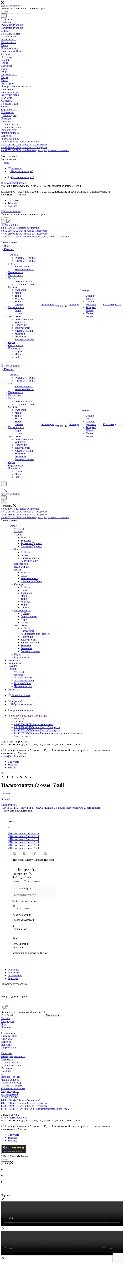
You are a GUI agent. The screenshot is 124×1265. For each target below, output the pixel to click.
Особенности (15, 975)
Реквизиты (7, 1059)
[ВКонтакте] (3, 777)
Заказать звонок (23, 736)
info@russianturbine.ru (15, 183)
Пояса (24, 575)
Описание (13, 969)
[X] (17, 777)
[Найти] (4, 15)
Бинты (24, 555)
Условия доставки (11, 1065)
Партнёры (6, 1038)
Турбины (26, 540)
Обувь (81, 807)
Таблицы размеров (11, 1085)
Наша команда (9, 1036)
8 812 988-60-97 (24, 144)
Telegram (12, 203)
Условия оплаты (10, 1062)
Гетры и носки (29, 616)
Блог (3, 1024)
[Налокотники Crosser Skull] (35, 833)
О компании (8, 1033)
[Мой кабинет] (2, 487)
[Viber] (21, 777)
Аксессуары (27, 631)
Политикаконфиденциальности (13, 1055)
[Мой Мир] (30, 777)
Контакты (6, 1041)
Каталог (18, 531)
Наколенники (26, 807)
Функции (13, 978)
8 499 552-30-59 (35, 150)
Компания (6, 1027)
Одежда (25, 590)
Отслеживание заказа (13, 1088)
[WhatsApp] (26, 777)
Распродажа (7, 1021)
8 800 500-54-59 (10, 138)
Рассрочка (6, 1068)
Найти (5, 1163)
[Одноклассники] (8, 777)
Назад (20, 528)
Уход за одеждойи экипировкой (10, 1093)
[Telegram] (12, 777)
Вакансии (6, 1044)
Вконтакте (13, 200)
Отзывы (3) (14, 972)
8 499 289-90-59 (24, 147)
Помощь (18, 674)
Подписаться (52, 1015)
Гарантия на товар (11, 1082)
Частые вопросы (10, 1079)
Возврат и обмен (10, 1076)
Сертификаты (92, 807)
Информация (8, 1047)
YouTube (12, 206)
